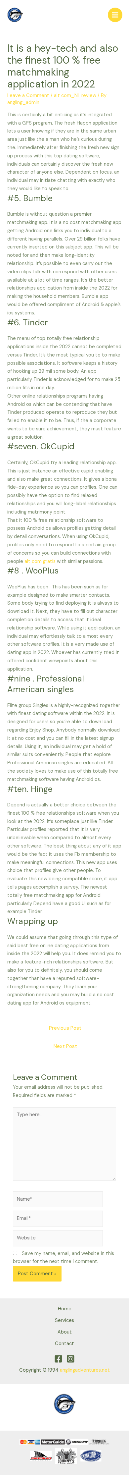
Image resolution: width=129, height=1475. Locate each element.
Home (64, 1309)
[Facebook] (58, 1359)
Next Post (65, 1046)
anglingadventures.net (85, 1370)
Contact (64, 1343)
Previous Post (65, 1028)
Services (64, 1320)
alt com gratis (40, 561)
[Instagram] (70, 1359)
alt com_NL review (75, 95)
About (65, 1332)
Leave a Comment (28, 95)
